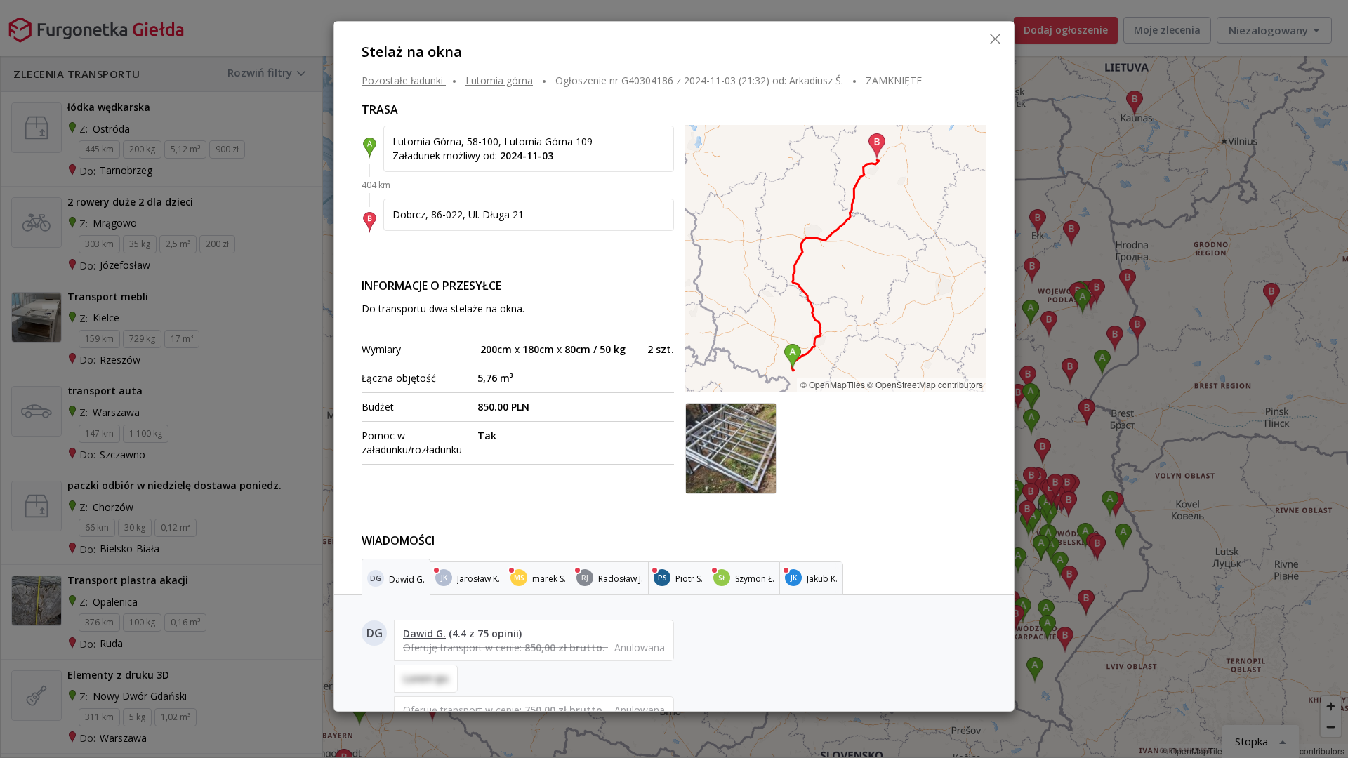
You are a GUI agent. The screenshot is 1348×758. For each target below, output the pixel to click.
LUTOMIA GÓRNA (499, 80)
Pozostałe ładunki (402, 80)
